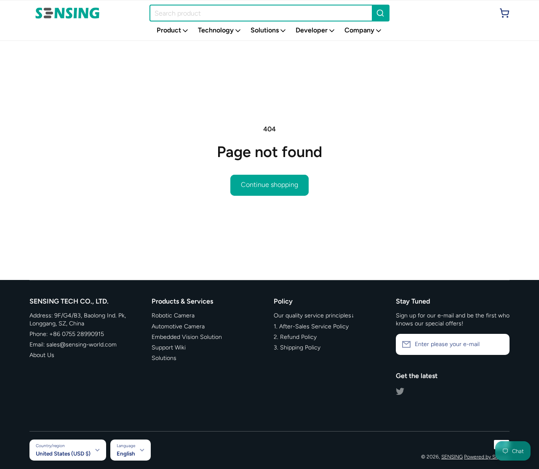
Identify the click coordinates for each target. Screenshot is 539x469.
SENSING (452, 457)
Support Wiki (169, 347)
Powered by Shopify (487, 457)
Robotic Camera (173, 315)
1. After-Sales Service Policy (311, 326)
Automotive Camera (178, 326)
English (126, 453)
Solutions (164, 358)
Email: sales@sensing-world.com (73, 344)
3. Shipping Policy (297, 347)
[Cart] (504, 13)
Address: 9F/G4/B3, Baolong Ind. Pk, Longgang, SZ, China (77, 319)
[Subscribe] (499, 344)
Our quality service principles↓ (314, 315)
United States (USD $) (63, 453)
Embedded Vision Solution (187, 337)
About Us (41, 355)
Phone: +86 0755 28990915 (66, 334)
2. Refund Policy (295, 337)
